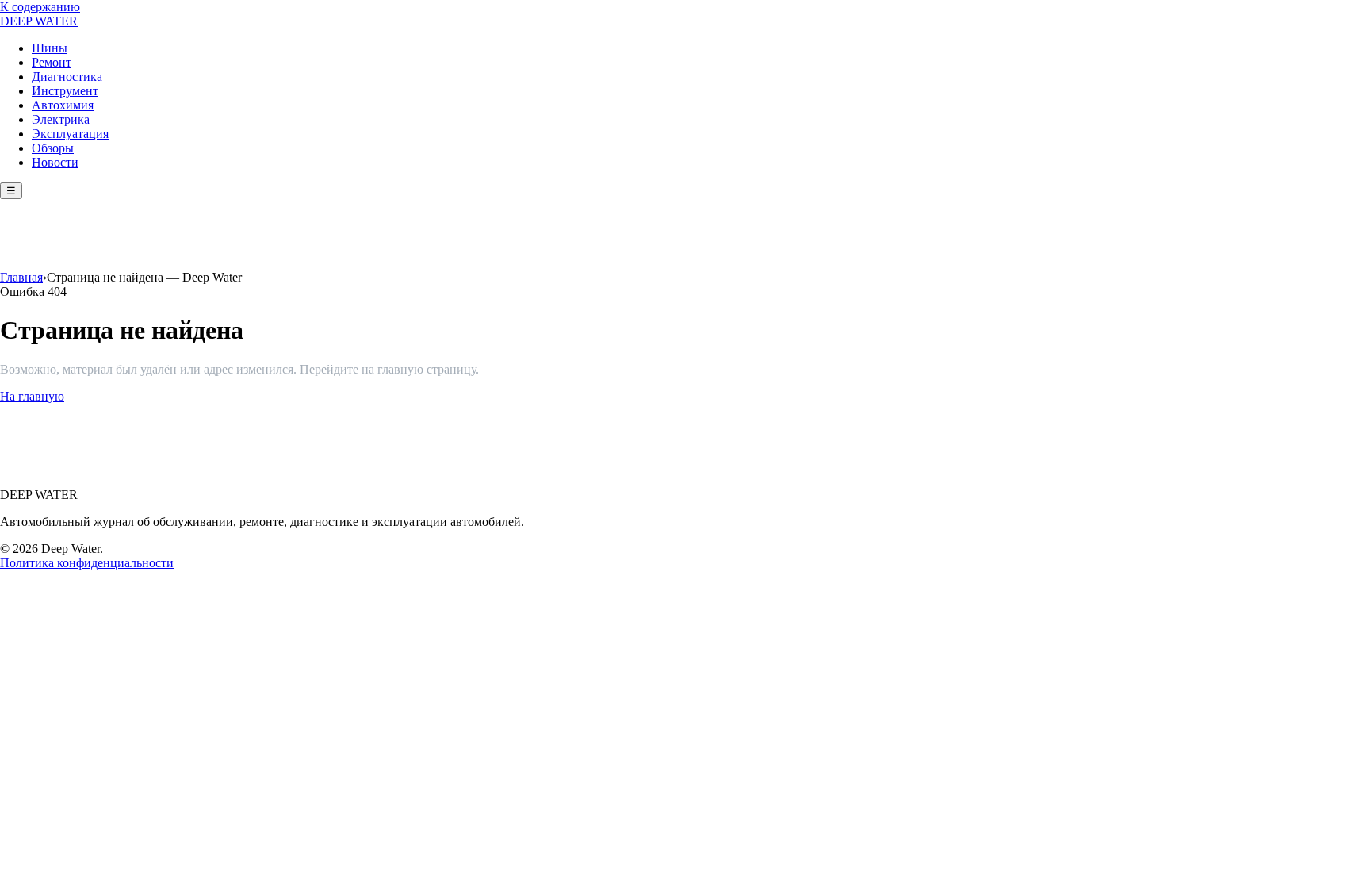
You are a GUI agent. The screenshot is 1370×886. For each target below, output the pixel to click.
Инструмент (65, 91)
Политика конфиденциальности (87, 563)
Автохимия (63, 105)
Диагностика (67, 76)
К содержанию (40, 6)
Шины (49, 48)
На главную (32, 396)
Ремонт (51, 62)
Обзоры (53, 148)
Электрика (61, 119)
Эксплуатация (70, 133)
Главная (21, 277)
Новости (55, 162)
